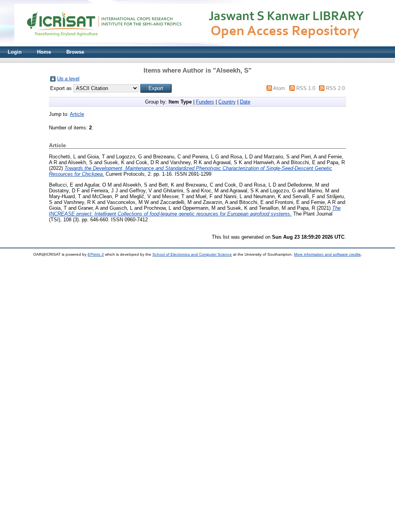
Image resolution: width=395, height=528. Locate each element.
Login (15, 52)
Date (245, 102)
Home (44, 52)
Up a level (68, 78)
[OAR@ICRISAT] (197, 45)
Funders (205, 102)
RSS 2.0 (335, 88)
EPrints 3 (96, 254)
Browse (75, 52)
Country (227, 102)
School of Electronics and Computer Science (192, 254)
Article (77, 114)
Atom (279, 88)
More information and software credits (327, 254)
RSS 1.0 (305, 88)
